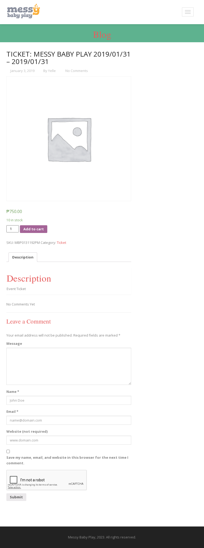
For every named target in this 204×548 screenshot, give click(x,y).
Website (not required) (27, 431)
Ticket (61, 242)
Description (22, 257)
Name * (12, 391)
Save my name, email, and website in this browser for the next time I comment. (67, 460)
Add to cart (33, 229)
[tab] (22, 257)
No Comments (76, 70)
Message (14, 343)
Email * (12, 411)
